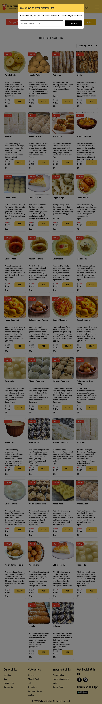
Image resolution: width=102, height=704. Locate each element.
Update (73, 23)
